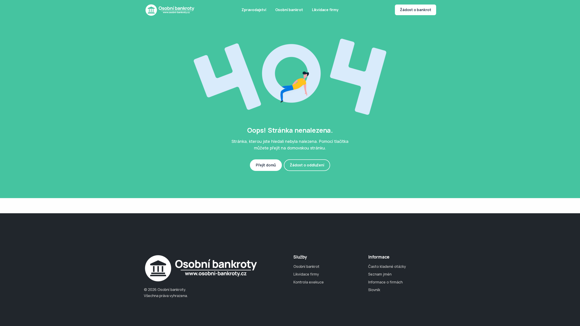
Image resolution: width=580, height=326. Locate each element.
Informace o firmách (385, 282)
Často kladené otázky (387, 266)
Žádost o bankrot (415, 9)
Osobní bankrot (289, 9)
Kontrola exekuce (308, 282)
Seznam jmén (380, 274)
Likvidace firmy (325, 9)
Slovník (374, 289)
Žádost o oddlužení (307, 165)
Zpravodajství (254, 9)
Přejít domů (266, 165)
